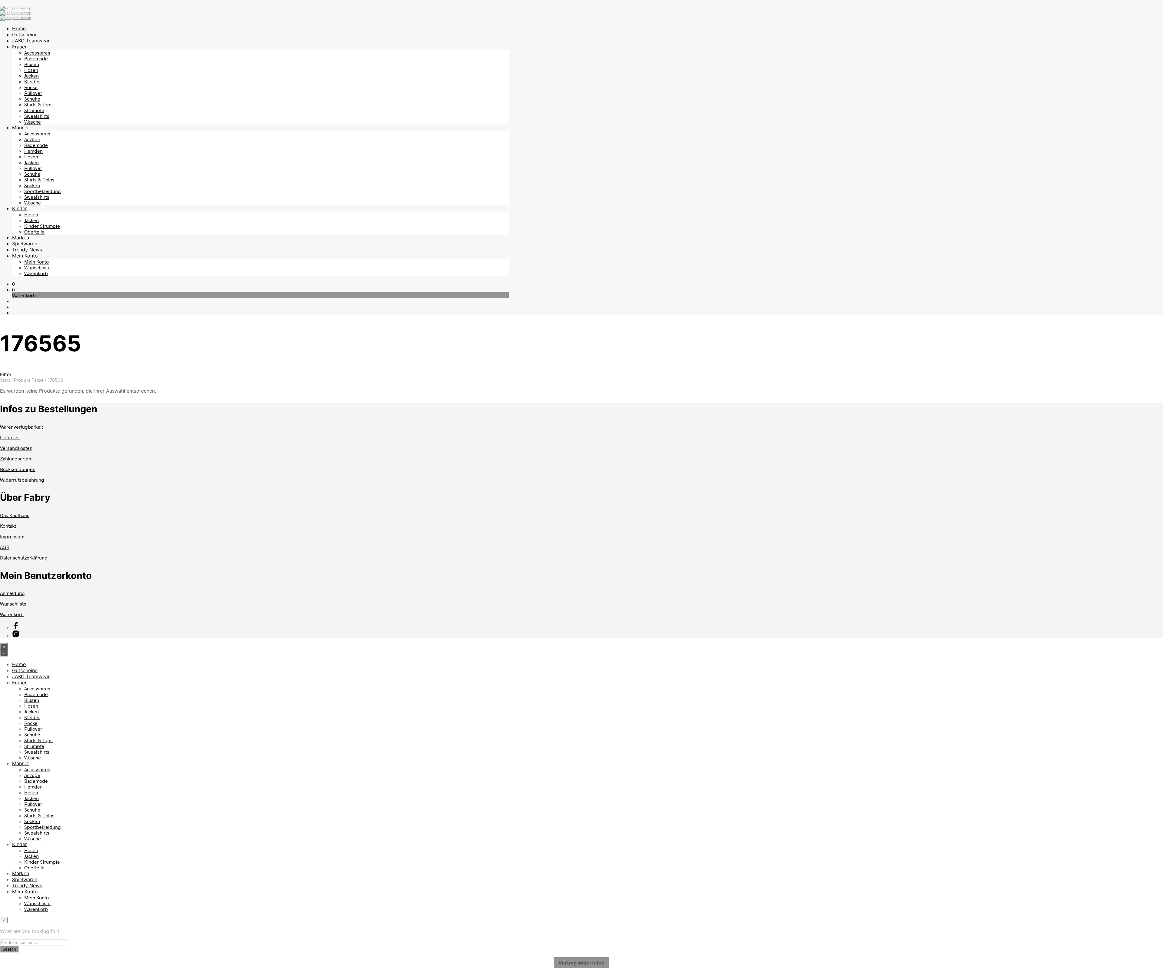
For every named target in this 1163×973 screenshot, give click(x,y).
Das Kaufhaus (14, 515)
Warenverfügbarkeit (21, 427)
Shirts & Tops (38, 104)
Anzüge (32, 139)
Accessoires (37, 52)
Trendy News (27, 250)
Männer (20, 128)
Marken (20, 237)
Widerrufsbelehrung (22, 480)
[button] (13, 284)
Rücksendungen (17, 469)
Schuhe (32, 98)
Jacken (31, 75)
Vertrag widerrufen (581, 963)
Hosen (31, 70)
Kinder (19, 208)
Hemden (33, 151)
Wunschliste (37, 267)
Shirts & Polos (39, 179)
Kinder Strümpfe (42, 226)
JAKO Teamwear (31, 41)
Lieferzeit (10, 437)
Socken (32, 185)
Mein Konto (25, 256)
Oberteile (34, 231)
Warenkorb (36, 273)
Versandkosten (16, 448)
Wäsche (32, 122)
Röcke (31, 87)
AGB (4, 547)
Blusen (31, 64)
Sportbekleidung (42, 191)
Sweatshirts (36, 116)
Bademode (36, 58)
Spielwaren (24, 244)
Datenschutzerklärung (24, 557)
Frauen (20, 47)
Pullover (33, 93)
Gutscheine (25, 35)
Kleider (32, 81)
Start (5, 380)
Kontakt (8, 526)
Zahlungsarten (15, 458)
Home (19, 28)
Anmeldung (12, 593)
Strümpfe (34, 110)
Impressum (12, 536)
